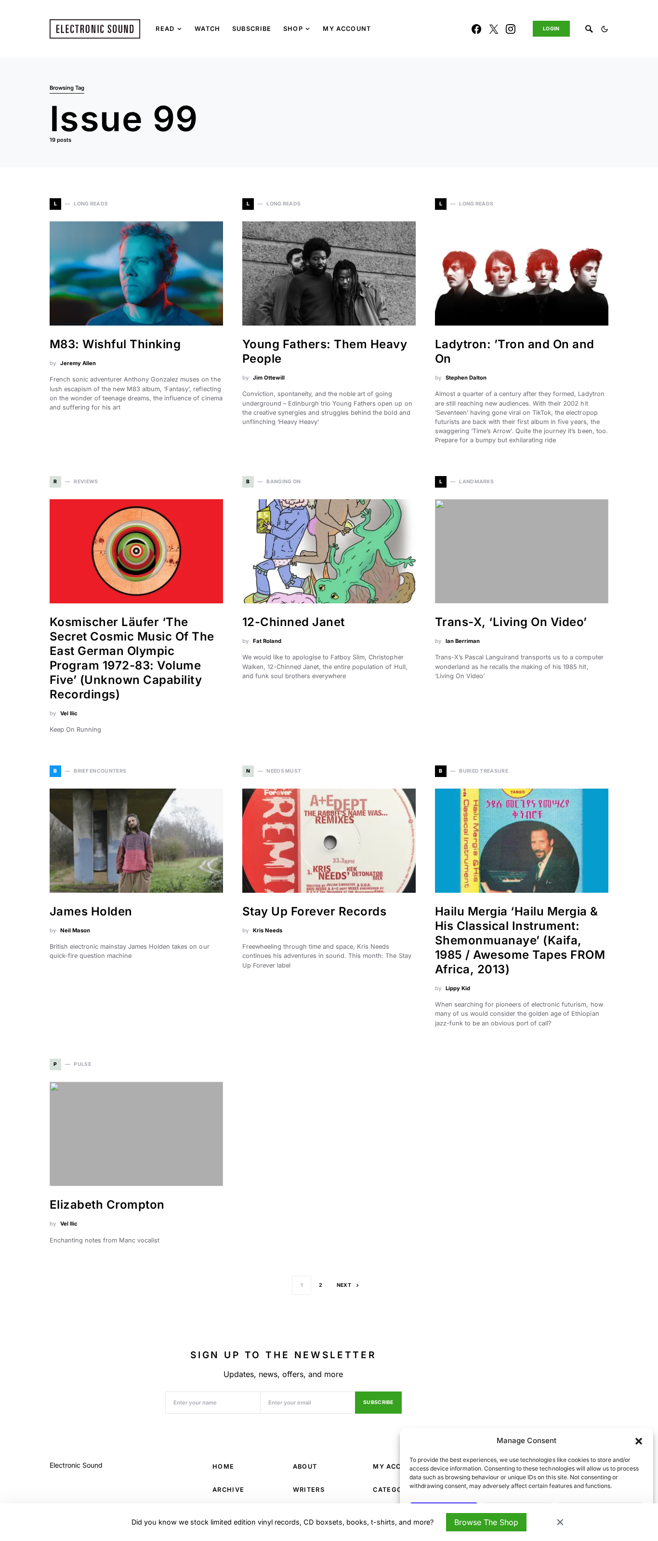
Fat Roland (267, 641)
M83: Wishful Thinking (115, 344)
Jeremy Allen (78, 363)
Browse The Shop (486, 1522)
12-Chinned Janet (293, 622)
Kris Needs (267, 930)
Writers (309, 1489)
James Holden (91, 911)
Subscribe (378, 1402)
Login (551, 29)
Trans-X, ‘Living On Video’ (511, 622)
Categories (395, 1489)
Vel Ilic (69, 713)
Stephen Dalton (466, 377)
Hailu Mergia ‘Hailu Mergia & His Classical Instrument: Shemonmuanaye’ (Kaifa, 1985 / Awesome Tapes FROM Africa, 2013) (520, 940)
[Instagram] (510, 29)
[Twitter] (494, 29)
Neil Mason (75, 930)
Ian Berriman (463, 641)
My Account (397, 1466)
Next (344, 1285)
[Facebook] (476, 29)
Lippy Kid (458, 988)
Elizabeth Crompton (107, 1205)
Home (223, 1466)
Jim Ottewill (269, 377)
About (305, 1466)
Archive (228, 1489)
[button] (639, 1441)
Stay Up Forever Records (314, 911)
